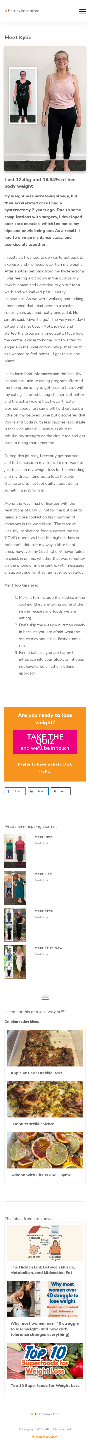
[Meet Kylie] (45, 108)
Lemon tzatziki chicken (45, 1105)
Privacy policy (44, 1436)
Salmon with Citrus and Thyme (45, 1156)
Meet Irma (43, 836)
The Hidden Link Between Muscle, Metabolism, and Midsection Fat (45, 1252)
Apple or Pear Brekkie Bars (45, 1054)
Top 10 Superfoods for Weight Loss (45, 1367)
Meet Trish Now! (49, 947)
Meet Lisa (43, 873)
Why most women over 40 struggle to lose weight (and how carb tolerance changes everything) (45, 1311)
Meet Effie (44, 910)
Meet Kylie (18, 37)
